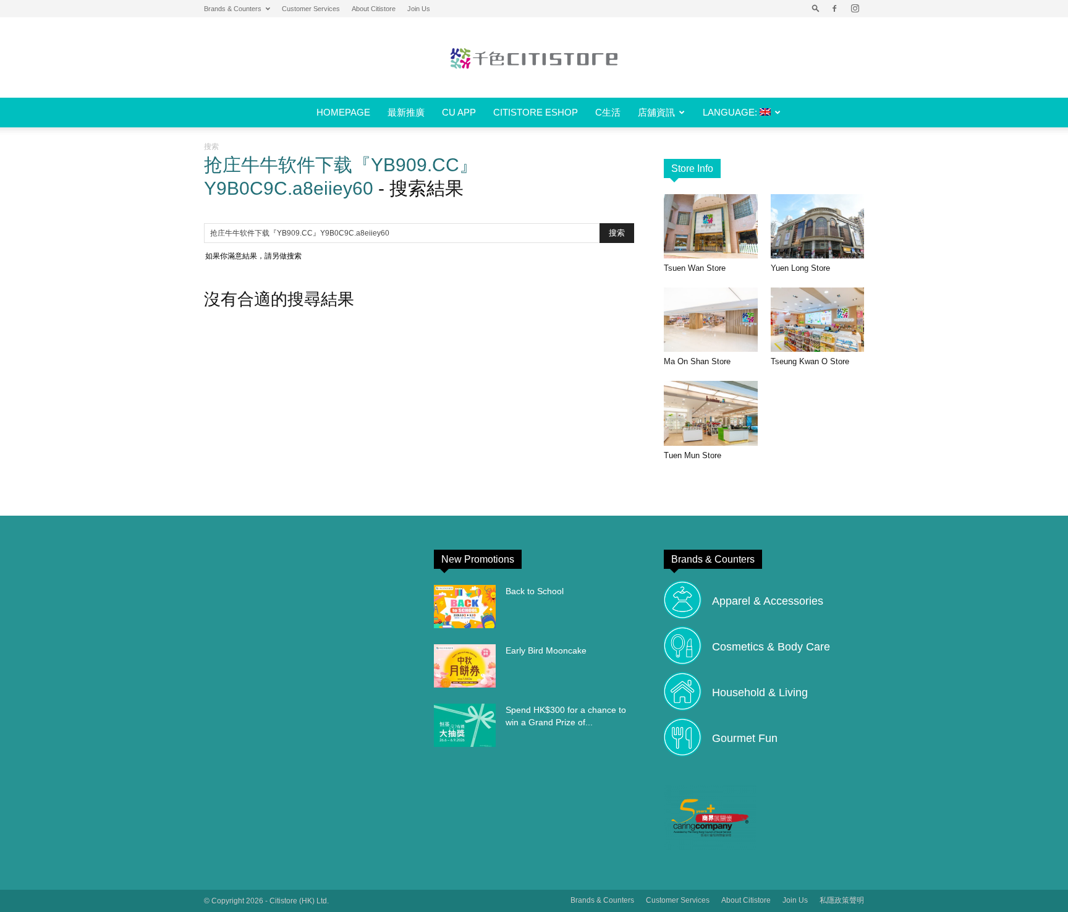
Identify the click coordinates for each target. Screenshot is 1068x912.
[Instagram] (855, 8)
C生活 (608, 112)
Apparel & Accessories (767, 601)
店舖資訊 (656, 112)
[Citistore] (534, 58)
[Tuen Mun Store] (711, 413)
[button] (816, 8)
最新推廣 (406, 112)
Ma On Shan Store (697, 361)
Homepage (343, 112)
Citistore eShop (535, 112)
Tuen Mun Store (692, 455)
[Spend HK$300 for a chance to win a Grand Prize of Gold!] (465, 725)
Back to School (535, 591)
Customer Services (311, 8)
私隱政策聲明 (842, 900)
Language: (731, 112)
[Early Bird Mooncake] (465, 666)
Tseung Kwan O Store (810, 361)
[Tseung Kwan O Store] (818, 320)
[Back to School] (465, 606)
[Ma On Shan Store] (711, 320)
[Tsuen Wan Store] (711, 226)
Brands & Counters (232, 8)
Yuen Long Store (800, 268)
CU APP (459, 112)
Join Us (418, 8)
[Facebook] (834, 8)
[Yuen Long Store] (818, 226)
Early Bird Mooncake (546, 650)
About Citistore (374, 8)
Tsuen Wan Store (695, 268)
